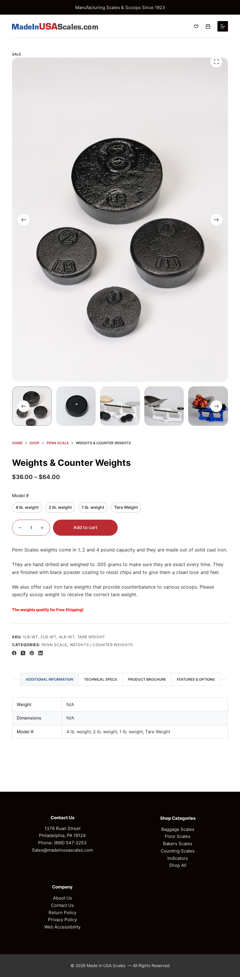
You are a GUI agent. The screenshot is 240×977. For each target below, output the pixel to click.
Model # (20, 495)
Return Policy (62, 912)
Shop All (177, 865)
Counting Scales (178, 851)
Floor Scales (178, 836)
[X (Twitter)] (23, 653)
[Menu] (222, 26)
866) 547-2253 (71, 842)
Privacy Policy (62, 919)
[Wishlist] (196, 26)
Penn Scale (54, 644)
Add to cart (85, 527)
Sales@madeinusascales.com (62, 850)
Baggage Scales (177, 829)
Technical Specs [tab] (100, 679)
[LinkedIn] (40, 653)
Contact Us (62, 905)
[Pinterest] (32, 653)
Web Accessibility (62, 927)
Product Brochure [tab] (147, 679)
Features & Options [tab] (196, 679)
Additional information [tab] (49, 679)
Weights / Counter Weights (101, 644)
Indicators (177, 858)
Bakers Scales (177, 843)
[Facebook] (14, 653)
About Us (62, 898)
